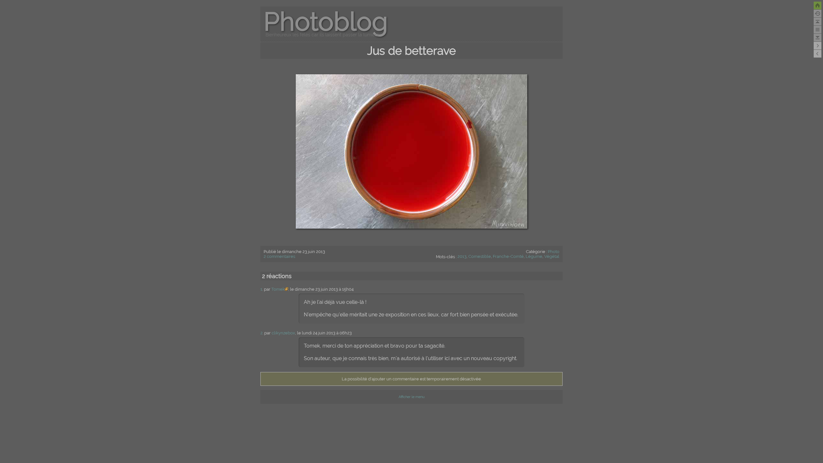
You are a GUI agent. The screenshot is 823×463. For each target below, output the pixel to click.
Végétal (551, 256)
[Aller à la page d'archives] (817, 13)
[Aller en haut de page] (817, 21)
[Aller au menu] (817, 29)
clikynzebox (283, 333)
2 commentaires (279, 256)
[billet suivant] (817, 54)
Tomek (278, 289)
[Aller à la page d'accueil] (817, 5)
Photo (553, 251)
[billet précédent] (817, 46)
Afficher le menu (412, 397)
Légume (534, 256)
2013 (461, 256)
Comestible (479, 256)
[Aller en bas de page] (817, 37)
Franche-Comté (508, 256)
